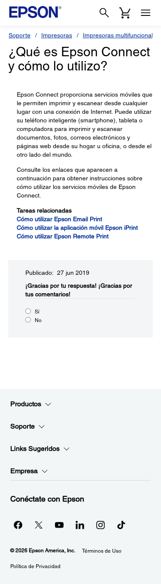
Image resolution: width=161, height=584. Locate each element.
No (38, 320)
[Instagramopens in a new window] (100, 524)
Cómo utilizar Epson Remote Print (63, 236)
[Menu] (145, 13)
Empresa (24, 471)
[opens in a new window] (121, 524)
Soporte (19, 35)
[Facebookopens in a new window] (18, 524)
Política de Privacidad (35, 566)
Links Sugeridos (35, 448)
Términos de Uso (102, 551)
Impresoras (56, 35)
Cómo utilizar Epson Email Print (59, 219)
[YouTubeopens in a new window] (59, 524)
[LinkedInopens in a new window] (80, 524)
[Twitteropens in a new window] (38, 524)
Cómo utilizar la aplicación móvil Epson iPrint (77, 227)
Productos (25, 404)
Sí (37, 312)
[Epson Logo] (35, 12)
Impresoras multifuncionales (121, 35)
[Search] (104, 13)
